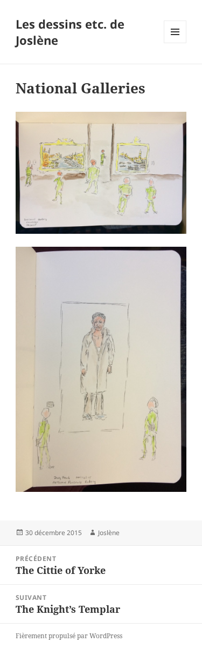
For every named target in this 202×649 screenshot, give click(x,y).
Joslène (109, 532)
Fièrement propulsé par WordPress (69, 635)
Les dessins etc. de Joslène (70, 32)
